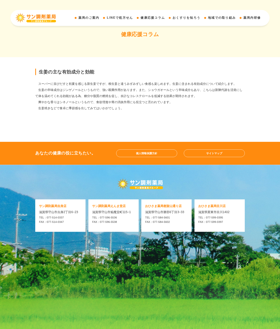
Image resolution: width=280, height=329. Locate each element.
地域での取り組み (222, 17)
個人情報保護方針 (146, 153)
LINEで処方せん (120, 17)
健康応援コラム (153, 17)
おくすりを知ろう (186, 17)
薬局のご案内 (88, 17)
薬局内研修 (252, 17)
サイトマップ (214, 153)
